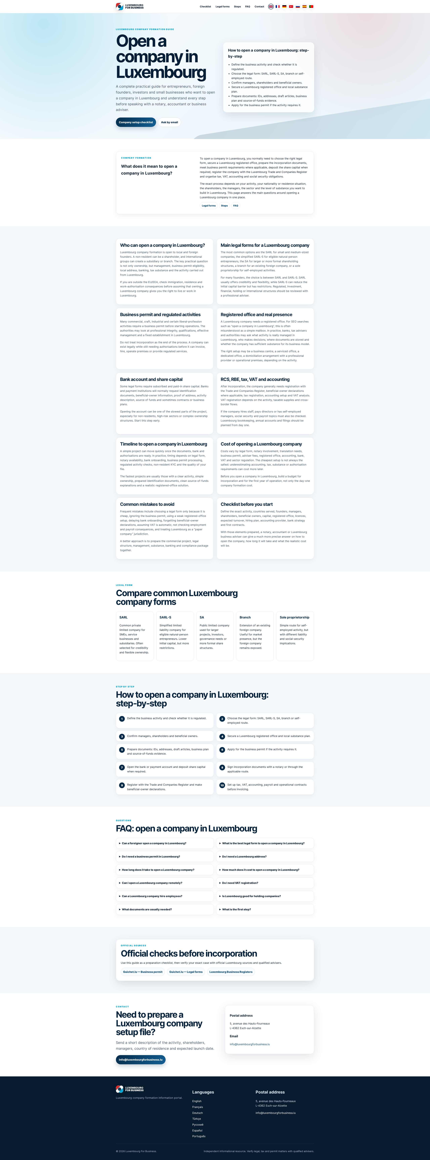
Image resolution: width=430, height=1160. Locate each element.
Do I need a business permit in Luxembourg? (151, 856)
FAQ (247, 6)
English (196, 1101)
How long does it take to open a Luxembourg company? (158, 869)
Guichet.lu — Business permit (142, 971)
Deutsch (197, 1113)
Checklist (205, 6)
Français (197, 1107)
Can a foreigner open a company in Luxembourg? (154, 843)
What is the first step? (236, 909)
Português (198, 1136)
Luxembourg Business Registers (230, 971)
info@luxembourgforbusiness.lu (140, 1059)
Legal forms (223, 6)
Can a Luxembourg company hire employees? (152, 896)
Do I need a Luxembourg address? (244, 856)
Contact (259, 6)
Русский (197, 1124)
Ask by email (169, 122)
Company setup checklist (136, 122)
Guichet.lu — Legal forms (186, 971)
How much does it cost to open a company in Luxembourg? (260, 869)
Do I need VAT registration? (240, 883)
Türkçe (196, 1118)
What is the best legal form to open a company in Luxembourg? (263, 843)
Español (197, 1130)
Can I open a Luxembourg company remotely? (152, 883)
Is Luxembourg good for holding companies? (251, 896)
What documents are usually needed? (147, 909)
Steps (237, 6)
